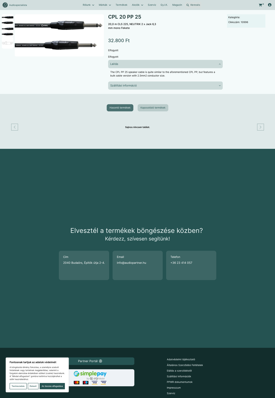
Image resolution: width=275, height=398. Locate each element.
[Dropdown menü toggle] (93, 5)
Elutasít (33, 386)
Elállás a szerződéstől (179, 370)
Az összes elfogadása (52, 386)
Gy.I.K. (164, 4)
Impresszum (174, 387)
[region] (37, 375)
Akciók (136, 4)
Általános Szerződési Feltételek (185, 365)
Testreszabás (18, 386)
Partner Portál (88, 361)
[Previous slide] (14, 127)
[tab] (120, 107)
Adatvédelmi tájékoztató (181, 359)
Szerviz (152, 4)
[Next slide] (260, 127)
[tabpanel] (138, 127)
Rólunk (87, 4)
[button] (100, 18)
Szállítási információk (179, 376)
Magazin (177, 4)
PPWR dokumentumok (179, 382)
